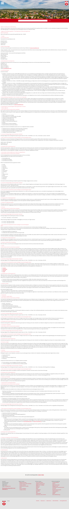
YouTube (4, 268)
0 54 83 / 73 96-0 (41, 474)
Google (3, 271)
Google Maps (4, 269)
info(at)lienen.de (8, 486)
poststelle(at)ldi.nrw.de (7, 68)
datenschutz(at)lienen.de (34, 47)
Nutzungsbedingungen (28, 421)
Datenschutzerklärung (37, 421)
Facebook (4, 270)
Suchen (49, 20)
